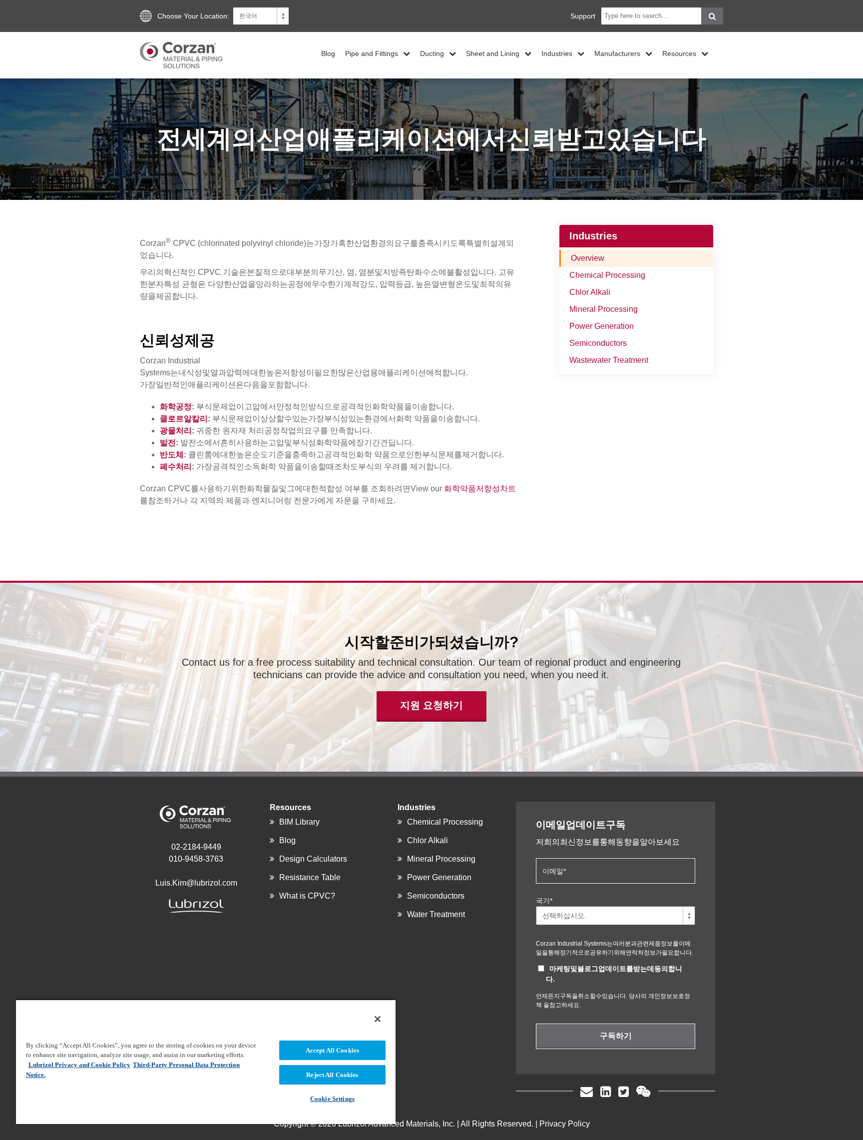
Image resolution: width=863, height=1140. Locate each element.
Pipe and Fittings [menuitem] (371, 53)
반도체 (172, 454)
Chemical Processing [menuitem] (607, 275)
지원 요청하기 (431, 705)
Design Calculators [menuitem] (313, 859)
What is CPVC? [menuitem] (307, 896)
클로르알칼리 (184, 418)
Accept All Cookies (332, 1050)
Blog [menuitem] (328, 53)
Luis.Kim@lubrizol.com (196, 883)
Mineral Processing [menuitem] (603, 309)
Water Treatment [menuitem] (436, 914)
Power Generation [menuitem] (601, 326)
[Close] (378, 1019)
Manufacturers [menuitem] (617, 53)
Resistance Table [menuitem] (310, 877)
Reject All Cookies (332, 1075)
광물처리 (176, 430)
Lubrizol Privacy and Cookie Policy (79, 1065)
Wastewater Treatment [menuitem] (608, 360)
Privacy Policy (564, 1124)
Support (582, 16)
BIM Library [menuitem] (299, 822)
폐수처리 (176, 466)
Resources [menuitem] (679, 53)
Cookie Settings (332, 1099)
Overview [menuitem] (587, 258)
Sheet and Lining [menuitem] (492, 53)
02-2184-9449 (196, 847)
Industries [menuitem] (556, 53)
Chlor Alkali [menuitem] (589, 292)
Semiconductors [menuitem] (598, 343)
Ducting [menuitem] (432, 53)
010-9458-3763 (196, 859)
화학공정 (176, 406)
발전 (168, 442)
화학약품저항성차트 (480, 488)
